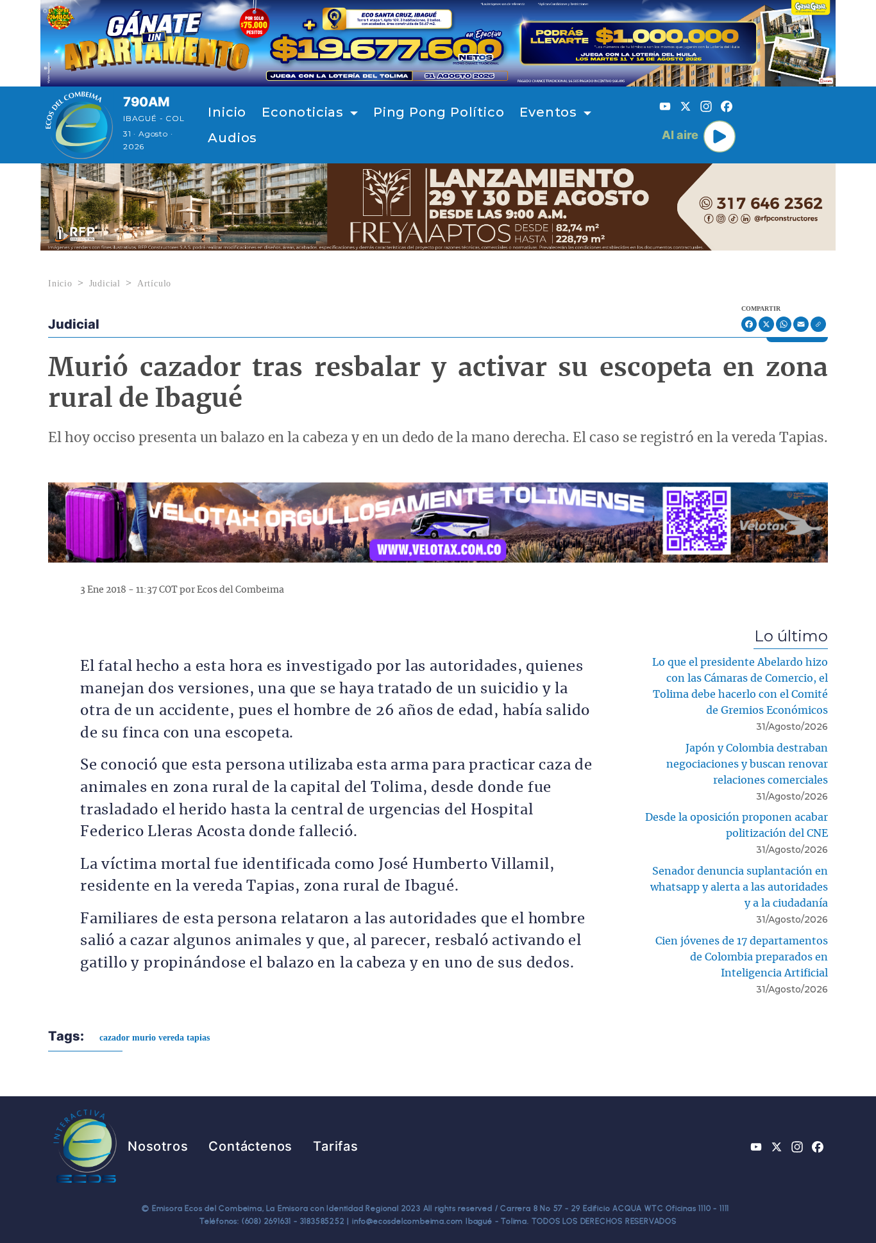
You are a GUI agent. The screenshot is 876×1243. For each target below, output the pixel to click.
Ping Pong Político (438, 112)
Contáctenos (250, 1146)
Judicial (105, 283)
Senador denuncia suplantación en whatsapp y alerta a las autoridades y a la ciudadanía (739, 887)
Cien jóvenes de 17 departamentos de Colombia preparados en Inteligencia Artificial (741, 957)
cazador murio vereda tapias (154, 1037)
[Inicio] (79, 124)
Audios (232, 137)
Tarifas (335, 1146)
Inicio (227, 112)
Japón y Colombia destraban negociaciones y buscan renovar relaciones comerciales (747, 764)
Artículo (154, 283)
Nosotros (158, 1146)
